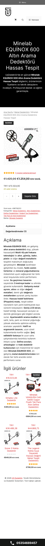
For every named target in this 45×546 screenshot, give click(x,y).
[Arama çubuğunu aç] (22, 20)
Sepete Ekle (30, 196)
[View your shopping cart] (15, 20)
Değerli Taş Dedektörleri (28, 213)
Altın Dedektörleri (33, 211)
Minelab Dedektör (16, 218)
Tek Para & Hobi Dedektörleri (15, 216)
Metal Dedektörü (21, 112)
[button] (37, 131)
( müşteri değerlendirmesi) (25, 173)
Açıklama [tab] (10, 226)
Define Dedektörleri (11, 213)
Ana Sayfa (8, 112)
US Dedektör (17, 478)
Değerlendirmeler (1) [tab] (16, 231)
